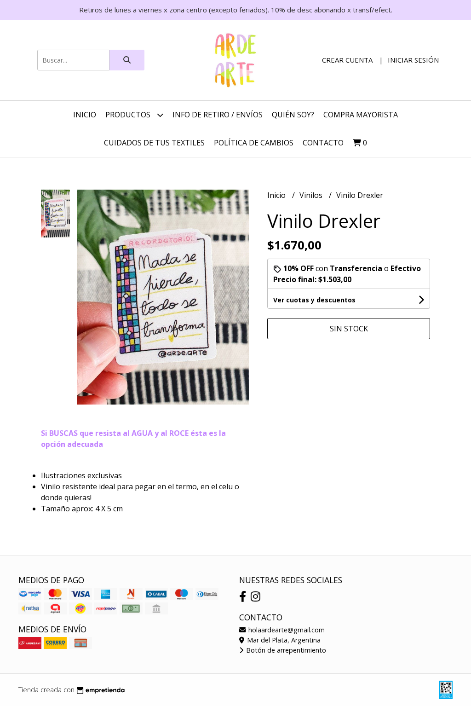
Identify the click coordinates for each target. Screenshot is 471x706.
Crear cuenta (347, 59)
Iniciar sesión (413, 59)
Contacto (323, 143)
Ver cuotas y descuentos (314, 299)
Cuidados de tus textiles (154, 143)
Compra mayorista (360, 115)
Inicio (84, 115)
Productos (128, 115)
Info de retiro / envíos (217, 115)
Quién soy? (293, 115)
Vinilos (311, 195)
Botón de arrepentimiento (285, 650)
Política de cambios (253, 143)
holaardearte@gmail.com (286, 629)
